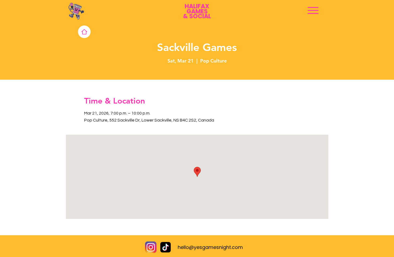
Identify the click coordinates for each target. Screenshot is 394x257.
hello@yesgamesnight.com (210, 247)
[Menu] (313, 10)
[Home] (84, 31)
